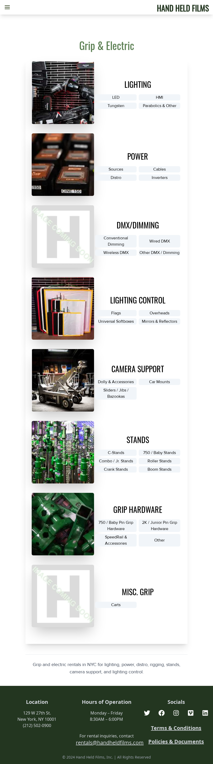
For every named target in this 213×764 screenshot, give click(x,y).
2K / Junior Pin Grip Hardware (159, 525)
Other (159, 540)
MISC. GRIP (138, 592)
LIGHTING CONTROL (137, 300)
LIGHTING (137, 84)
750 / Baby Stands (159, 452)
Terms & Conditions (176, 727)
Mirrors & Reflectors (159, 321)
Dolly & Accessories (116, 381)
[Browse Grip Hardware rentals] (63, 524)
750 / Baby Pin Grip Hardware (115, 525)
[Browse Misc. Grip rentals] (63, 596)
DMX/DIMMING (138, 225)
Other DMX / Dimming (159, 252)
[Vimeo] (190, 713)
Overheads (159, 313)
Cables (159, 169)
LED (115, 97)
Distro (116, 177)
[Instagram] (176, 713)
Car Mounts (159, 381)
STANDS (138, 439)
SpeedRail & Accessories (116, 540)
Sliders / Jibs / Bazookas (116, 393)
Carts (116, 604)
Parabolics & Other (159, 105)
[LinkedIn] (205, 713)
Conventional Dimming (116, 241)
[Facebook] (161, 713)
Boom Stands (159, 469)
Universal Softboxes (116, 321)
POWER (137, 156)
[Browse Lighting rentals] (63, 92)
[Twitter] (147, 713)
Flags (116, 313)
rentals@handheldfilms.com (110, 742)
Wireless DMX (116, 252)
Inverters (160, 177)
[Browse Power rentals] (63, 164)
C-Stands (116, 452)
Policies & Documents (176, 741)
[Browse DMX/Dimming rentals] (63, 236)
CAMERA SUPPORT (137, 369)
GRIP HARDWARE (137, 509)
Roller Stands (159, 461)
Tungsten (116, 105)
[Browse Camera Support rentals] (63, 380)
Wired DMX (159, 241)
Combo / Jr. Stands (116, 461)
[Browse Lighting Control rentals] (63, 308)
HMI (159, 97)
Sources (116, 169)
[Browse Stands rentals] (63, 452)
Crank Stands (116, 469)
